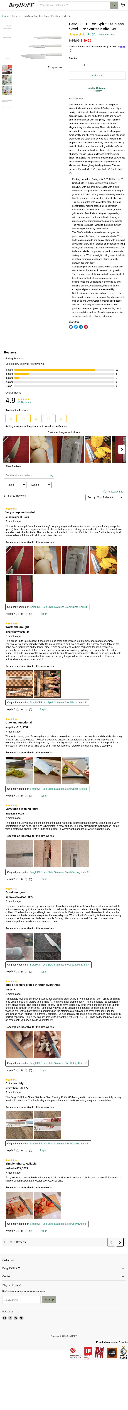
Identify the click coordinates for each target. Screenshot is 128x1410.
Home (5, 16)
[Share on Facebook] (71, 327)
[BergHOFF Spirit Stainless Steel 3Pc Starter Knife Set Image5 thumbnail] (7, 69)
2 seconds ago (97, 89)
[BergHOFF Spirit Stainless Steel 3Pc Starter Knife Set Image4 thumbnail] (7, 59)
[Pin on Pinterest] (86, 327)
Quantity (73, 58)
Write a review (107, 34)
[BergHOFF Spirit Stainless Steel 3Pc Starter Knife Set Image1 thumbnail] (7, 27)
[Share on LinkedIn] (81, 327)
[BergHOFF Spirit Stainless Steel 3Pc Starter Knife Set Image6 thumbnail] (7, 80)
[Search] (114, 5)
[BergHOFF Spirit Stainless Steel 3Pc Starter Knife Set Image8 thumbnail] (7, 101)
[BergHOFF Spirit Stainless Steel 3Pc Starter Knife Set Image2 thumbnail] (7, 38)
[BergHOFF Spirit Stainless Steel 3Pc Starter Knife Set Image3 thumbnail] (7, 48)
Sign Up (49, 1299)
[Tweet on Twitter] (76, 327)
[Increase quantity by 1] (96, 65)
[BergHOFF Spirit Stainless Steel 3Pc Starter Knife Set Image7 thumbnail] (7, 91)
